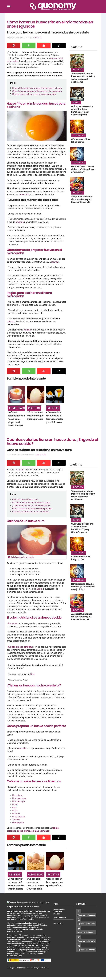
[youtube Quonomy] (44, 45)
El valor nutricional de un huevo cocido (31, 502)
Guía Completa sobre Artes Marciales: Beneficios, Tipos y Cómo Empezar (82, 110)
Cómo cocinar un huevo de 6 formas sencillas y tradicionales (54, 417)
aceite (39, 588)
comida (27, 329)
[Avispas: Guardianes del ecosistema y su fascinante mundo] (77, 184)
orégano (20, 221)
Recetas (38, 37)
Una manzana (19, 798)
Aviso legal (57, 911)
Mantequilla (18, 822)
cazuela (22, 748)
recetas (54, 261)
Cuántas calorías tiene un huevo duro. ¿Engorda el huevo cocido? (16, 419)
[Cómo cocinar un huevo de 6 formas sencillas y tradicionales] (55, 394)
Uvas (14, 804)
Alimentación (19, 408)
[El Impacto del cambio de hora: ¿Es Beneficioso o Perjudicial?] (77, 154)
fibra (32, 674)
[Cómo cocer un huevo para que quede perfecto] (35, 394)
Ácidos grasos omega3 (20, 646)
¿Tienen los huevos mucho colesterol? (31, 505)
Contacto (57, 913)
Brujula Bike (58, 923)
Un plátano (17, 795)
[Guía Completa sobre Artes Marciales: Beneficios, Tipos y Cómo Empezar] (77, 94)
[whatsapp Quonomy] (29, 45)
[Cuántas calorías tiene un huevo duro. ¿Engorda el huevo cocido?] (16, 394)
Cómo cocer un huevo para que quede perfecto (35, 416)
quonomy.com (26, 967)
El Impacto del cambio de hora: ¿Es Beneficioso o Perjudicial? (83, 169)
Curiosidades (79, 135)
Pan (14, 807)
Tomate (16, 819)
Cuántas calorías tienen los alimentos (30, 511)
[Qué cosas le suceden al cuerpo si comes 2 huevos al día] (35, 861)
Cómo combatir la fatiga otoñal (80, 141)
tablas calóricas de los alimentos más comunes (33, 829)
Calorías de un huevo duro (25, 499)
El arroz (16, 813)
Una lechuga (18, 801)
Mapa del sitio (59, 909)
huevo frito (24, 194)
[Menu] (9, 6)
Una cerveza (18, 816)
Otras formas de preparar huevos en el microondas (37, 91)
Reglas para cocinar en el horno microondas (34, 94)
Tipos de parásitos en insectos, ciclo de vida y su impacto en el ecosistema (83, 77)
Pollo (14, 810)
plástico (10, 321)
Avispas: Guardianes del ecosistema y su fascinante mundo (81, 199)
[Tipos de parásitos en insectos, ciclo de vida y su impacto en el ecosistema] (77, 61)
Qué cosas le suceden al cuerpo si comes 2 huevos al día (35, 883)
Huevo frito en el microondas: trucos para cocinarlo (37, 88)
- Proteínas (12, 623)
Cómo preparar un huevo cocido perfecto (32, 508)
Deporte (76, 102)
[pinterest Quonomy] (14, 45)
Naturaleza (78, 70)
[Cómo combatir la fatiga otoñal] (77, 126)
